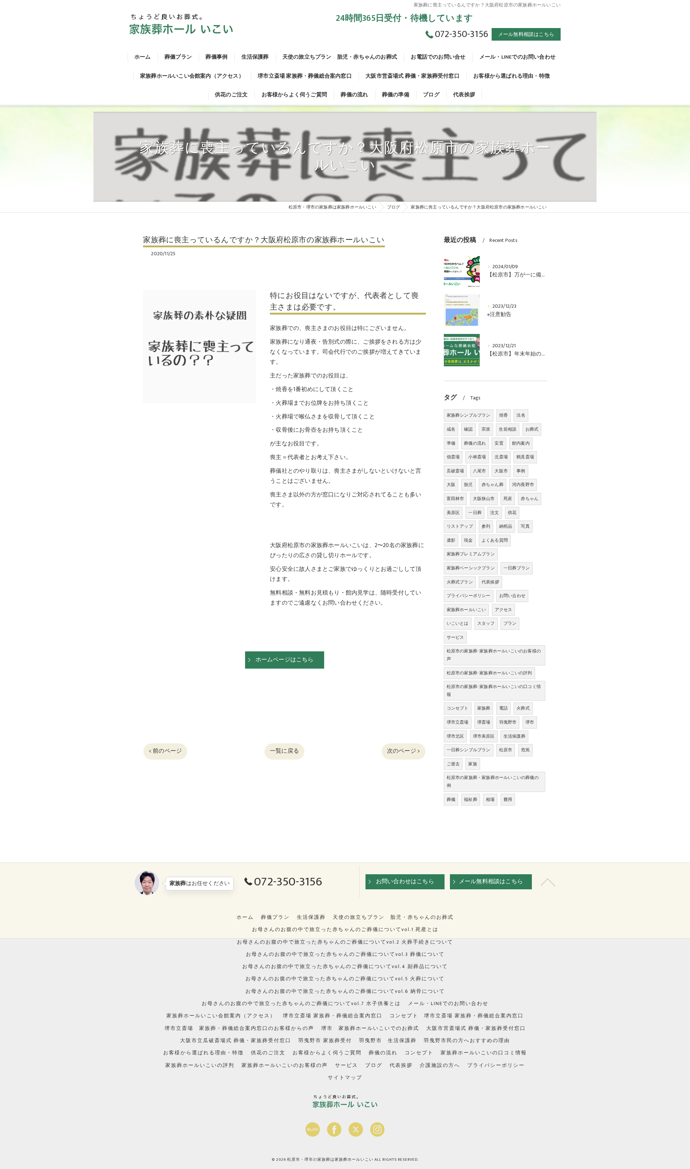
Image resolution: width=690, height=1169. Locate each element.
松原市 (505, 749)
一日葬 (475, 512)
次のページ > (403, 751)
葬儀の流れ (475, 443)
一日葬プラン (516, 568)
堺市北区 (455, 736)
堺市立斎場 (458, 722)
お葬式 (532, 429)
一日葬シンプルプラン (469, 749)
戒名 (451, 429)
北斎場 (501, 456)
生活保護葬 (514, 736)
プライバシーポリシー (469, 595)
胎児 (468, 484)
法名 (520, 415)
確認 (468, 429)
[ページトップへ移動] (548, 882)
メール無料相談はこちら (526, 34)
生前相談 (507, 429)
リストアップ (460, 526)
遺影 (451, 540)
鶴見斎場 (525, 456)
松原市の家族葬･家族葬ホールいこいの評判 (489, 673)
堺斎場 (484, 722)
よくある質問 (495, 540)
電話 (503, 708)
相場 (490, 799)
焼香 (503, 415)
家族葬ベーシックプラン (471, 568)
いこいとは (458, 623)
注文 (494, 512)
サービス (455, 637)
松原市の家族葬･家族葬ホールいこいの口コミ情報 (494, 690)
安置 (498, 443)
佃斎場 (453, 456)
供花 (512, 512)
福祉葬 (470, 799)
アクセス (503, 609)
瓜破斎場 (455, 471)
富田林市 (455, 498)
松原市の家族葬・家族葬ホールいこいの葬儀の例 (493, 781)
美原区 (453, 512)
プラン (510, 623)
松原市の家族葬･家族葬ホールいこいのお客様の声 (494, 655)
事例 (520, 471)
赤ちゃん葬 (492, 484)
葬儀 (451, 799)
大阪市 (501, 471)
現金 (468, 540)
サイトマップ (345, 1078)
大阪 (451, 484)
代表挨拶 (490, 582)
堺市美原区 (484, 736)
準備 (451, 443)
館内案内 (521, 443)
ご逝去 (453, 763)
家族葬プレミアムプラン (471, 554)
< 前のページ (165, 751)
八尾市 (479, 471)
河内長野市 (523, 484)
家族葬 (484, 708)
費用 (507, 799)
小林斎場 (477, 456)
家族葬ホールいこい (466, 609)
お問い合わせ (512, 595)
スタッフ (486, 623)
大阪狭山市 (484, 498)
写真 (525, 526)
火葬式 (523, 708)
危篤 (525, 749)
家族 (472, 763)
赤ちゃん (529, 498)
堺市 (529, 722)
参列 (486, 526)
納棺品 (505, 526)
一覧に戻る (284, 751)
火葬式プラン (460, 582)
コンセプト (458, 708)
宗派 (486, 429)
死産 (507, 498)
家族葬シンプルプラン (469, 415)
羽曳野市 (508, 722)
